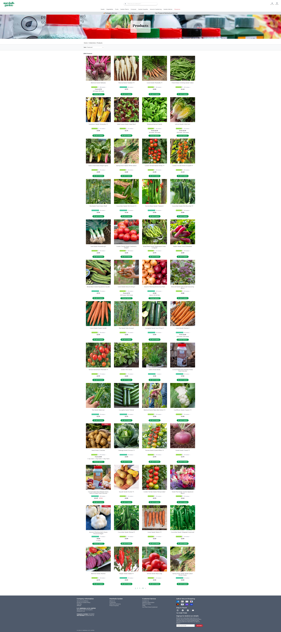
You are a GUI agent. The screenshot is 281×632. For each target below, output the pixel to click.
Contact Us (145, 601)
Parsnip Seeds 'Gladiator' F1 (126, 83)
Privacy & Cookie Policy (83, 602)
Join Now (199, 625)
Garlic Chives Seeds (154, 369)
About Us (112, 601)
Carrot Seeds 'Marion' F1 (155, 532)
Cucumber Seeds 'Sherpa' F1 (126, 532)
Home (86, 43)
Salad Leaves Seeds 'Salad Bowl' (126, 124)
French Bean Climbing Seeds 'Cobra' (182, 83)
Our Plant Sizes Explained (149, 607)
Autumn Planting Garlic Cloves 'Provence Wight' (98, 533)
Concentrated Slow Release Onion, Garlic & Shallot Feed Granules (98, 492)
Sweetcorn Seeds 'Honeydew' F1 (98, 124)
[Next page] (145, 588)
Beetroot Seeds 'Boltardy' (98, 83)
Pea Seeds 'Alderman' (98, 410)
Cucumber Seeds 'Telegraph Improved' (182, 532)
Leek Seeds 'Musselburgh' (98, 246)
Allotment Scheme (115, 604)
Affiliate (79, 605)
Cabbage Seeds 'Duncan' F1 (126, 450)
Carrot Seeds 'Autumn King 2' (126, 286)
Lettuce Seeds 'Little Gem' (182, 124)
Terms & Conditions (82, 601)
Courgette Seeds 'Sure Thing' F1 (154, 328)
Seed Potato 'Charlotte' (98, 450)
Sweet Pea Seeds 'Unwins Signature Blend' (182, 492)
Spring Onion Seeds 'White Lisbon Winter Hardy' (182, 574)
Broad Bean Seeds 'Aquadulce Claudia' (98, 286)
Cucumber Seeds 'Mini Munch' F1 (126, 206)
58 (143, 588)
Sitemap (79, 604)
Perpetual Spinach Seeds (154, 124)
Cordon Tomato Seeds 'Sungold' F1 (182, 165)
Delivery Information (148, 602)
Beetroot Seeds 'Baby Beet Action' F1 (154, 410)
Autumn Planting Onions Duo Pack (154, 286)
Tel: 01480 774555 (181, 613)
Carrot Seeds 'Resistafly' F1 (154, 83)
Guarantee (112, 602)
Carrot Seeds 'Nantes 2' (182, 328)
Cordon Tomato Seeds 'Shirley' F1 (154, 165)
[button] (277, 3)
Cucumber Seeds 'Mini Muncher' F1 (182, 206)
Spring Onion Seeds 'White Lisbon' (126, 165)
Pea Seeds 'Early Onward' (126, 328)
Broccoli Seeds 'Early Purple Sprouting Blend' (182, 287)
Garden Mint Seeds (126, 369)
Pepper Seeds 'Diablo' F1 (126, 573)
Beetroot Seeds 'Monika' (98, 573)
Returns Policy (146, 604)
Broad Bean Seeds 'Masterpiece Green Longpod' (154, 247)
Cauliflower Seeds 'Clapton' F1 (182, 410)
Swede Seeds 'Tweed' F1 (183, 450)
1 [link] (135, 588)
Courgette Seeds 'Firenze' (126, 410)
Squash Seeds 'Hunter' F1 (126, 492)
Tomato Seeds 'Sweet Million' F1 (154, 450)
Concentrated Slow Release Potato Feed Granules (182, 370)
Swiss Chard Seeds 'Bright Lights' (98, 165)
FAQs (143, 605)
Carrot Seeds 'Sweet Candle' (98, 328)
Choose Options (98, 94)
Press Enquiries (114, 605)
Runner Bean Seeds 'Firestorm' (154, 206)
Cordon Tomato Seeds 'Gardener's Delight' (126, 247)
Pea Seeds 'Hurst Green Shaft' (98, 206)
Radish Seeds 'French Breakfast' (182, 246)
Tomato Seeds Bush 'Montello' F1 (98, 369)
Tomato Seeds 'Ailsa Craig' (154, 573)
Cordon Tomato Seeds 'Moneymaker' (154, 492)
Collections (92, 43)
